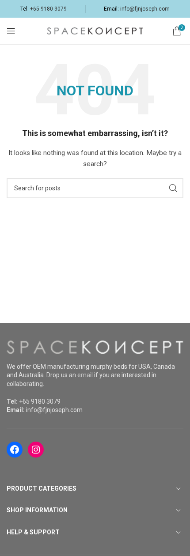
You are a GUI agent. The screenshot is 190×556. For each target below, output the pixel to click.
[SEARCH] (173, 188)
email (85, 374)
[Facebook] (15, 450)
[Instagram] (36, 450)
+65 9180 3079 (48, 9)
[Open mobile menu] (11, 31)
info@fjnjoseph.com (145, 9)
